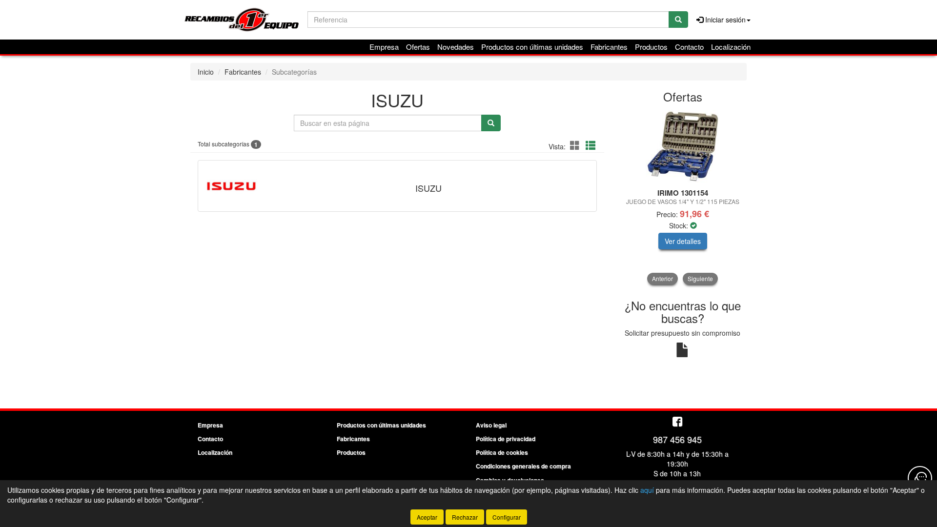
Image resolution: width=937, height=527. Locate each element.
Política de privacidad (505, 438)
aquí (647, 490)
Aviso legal (491, 425)
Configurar (506, 517)
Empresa (384, 46)
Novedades (455, 46)
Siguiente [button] (700, 278)
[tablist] (683, 197)
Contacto (689, 46)
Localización (731, 46)
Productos (651, 46)
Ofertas (418, 46)
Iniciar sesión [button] (724, 19)
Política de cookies (502, 452)
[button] (576, 145)
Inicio (206, 72)
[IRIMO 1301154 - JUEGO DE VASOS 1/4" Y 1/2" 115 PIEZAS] (683, 146)
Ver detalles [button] (683, 241)
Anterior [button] (662, 278)
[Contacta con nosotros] (920, 478)
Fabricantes (609, 46)
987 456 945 (677, 439)
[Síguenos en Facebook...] (677, 422)
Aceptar (427, 517)
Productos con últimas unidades (532, 46)
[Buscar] (678, 19)
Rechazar (465, 517)
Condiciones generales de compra (523, 466)
